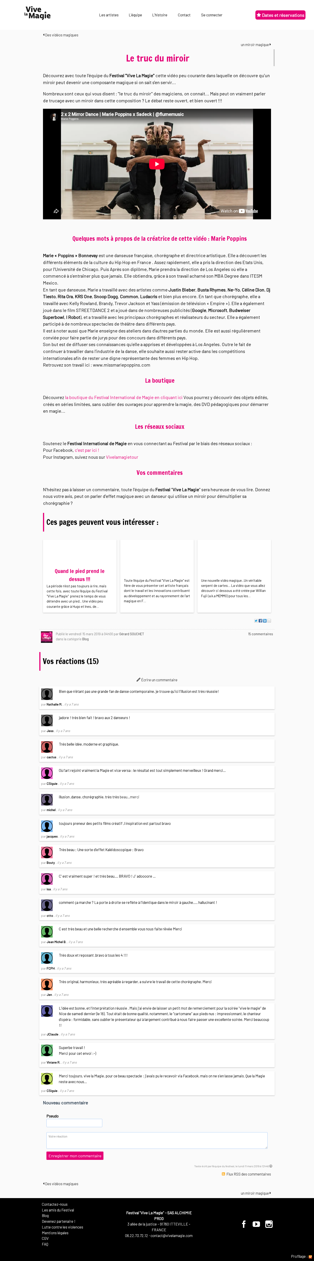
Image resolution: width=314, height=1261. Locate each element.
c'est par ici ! (87, 450)
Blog (85, 639)
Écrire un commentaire (158, 679)
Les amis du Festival (58, 1210)
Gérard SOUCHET (131, 634)
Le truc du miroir (157, 58)
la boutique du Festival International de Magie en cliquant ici (124, 397)
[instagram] (269, 1225)
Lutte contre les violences (62, 1227)
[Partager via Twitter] (256, 621)
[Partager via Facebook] (260, 621)
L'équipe (135, 14)
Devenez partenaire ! (58, 1221)
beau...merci (129, 796)
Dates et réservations (282, 15)
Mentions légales (55, 1232)
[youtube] (257, 1225)
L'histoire (159, 14)
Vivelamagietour (122, 457)
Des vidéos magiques (61, 34)
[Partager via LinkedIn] (265, 621)
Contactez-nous (55, 1204)
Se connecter (212, 14)
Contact (184, 14)
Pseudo (52, 1116)
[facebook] (244, 1225)
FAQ (45, 1244)
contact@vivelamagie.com (172, 1235)
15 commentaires (260, 634)
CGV (45, 1238)
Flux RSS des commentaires (248, 1174)
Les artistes (109, 14)
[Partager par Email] (269, 621)
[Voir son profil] (46, 637)
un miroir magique (255, 44)
